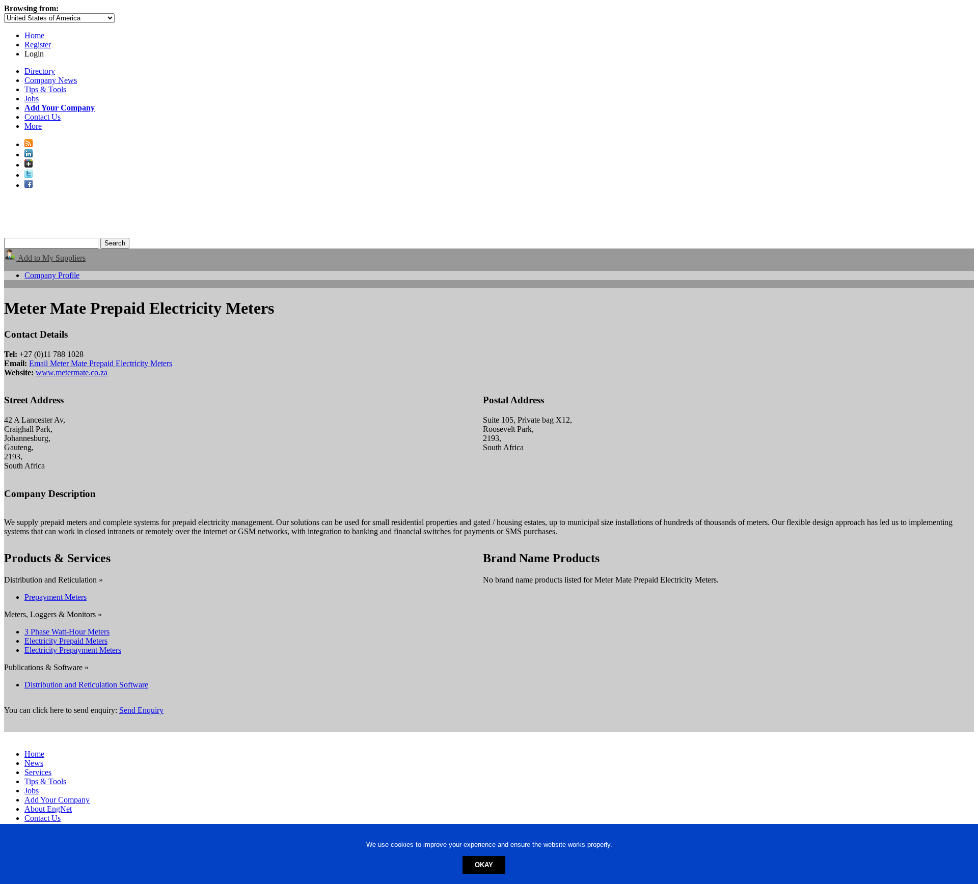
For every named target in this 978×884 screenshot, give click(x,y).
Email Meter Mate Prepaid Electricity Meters (100, 363)
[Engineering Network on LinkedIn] (28, 154)
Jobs (31, 98)
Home (34, 35)
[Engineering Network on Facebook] (28, 185)
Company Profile (51, 275)
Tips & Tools (45, 89)
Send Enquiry (141, 710)
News (33, 763)
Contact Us (42, 117)
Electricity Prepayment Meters (72, 650)
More (33, 126)
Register (37, 44)
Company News (50, 80)
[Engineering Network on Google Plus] (28, 164)
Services (37, 772)
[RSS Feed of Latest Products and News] (28, 144)
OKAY (484, 865)
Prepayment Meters (55, 597)
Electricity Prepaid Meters (65, 641)
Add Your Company (57, 799)
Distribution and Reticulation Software (86, 684)
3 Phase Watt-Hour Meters (67, 631)
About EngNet (48, 809)
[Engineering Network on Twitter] (28, 175)
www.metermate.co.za (71, 372)
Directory (39, 71)
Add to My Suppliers (51, 258)
